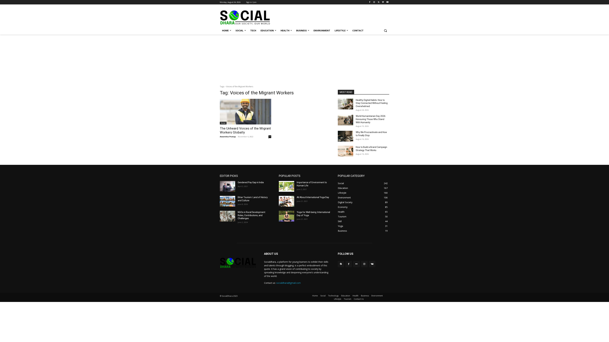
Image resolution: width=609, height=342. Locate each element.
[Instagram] (374, 2)
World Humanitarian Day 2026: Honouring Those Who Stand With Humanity (371, 119)
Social (223, 123)
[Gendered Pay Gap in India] (227, 186)
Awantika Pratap (228, 136)
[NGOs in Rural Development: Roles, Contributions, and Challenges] (227, 216)
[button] (385, 30)
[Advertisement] (304, 58)
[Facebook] (370, 2)
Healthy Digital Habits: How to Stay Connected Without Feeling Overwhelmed (372, 103)
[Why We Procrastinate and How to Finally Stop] (345, 136)
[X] (378, 2)
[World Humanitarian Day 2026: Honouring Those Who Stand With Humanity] (345, 120)
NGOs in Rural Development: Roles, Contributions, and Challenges (252, 215)
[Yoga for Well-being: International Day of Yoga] (286, 216)
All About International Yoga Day (313, 197)
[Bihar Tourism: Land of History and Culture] (227, 201)
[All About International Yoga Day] (286, 201)
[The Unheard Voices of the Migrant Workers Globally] (245, 111)
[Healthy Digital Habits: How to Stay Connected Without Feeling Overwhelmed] (345, 104)
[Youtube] (387, 2)
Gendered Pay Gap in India (251, 182)
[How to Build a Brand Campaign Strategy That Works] (345, 151)
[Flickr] (356, 264)
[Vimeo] (383, 2)
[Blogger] (341, 264)
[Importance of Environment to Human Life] (286, 186)
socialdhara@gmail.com (288, 282)
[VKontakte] (372, 264)
